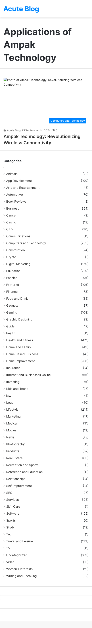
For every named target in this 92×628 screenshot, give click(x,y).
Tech (9, 534)
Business (12, 208)
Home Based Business (22, 354)
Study (10, 527)
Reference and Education (24, 472)
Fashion (11, 278)
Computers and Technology (26, 243)
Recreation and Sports (22, 465)
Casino (11, 222)
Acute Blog (14, 130)
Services (12, 499)
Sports (11, 520)
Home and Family (18, 347)
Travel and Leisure (19, 541)
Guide (10, 326)
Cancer (11, 215)
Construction (15, 250)
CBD (9, 229)
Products (12, 451)
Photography (15, 444)
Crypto (11, 257)
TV (8, 548)
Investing (12, 382)
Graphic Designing (19, 319)
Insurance (13, 368)
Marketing (13, 416)
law (8, 395)
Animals (11, 174)
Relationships (15, 479)
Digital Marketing (18, 264)
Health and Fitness (19, 340)
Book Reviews (16, 201)
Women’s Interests (19, 569)
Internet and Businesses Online (28, 375)
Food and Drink (17, 298)
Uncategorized (16, 555)
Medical (11, 423)
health (10, 333)
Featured (12, 284)
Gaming (11, 312)
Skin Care (13, 506)
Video (10, 562)
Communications (18, 236)
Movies (11, 430)
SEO (9, 492)
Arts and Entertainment (23, 187)
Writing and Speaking (21, 576)
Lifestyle (12, 409)
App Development (19, 180)
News (10, 437)
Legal (10, 402)
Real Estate (14, 458)
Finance (12, 291)
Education (13, 271)
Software (12, 513)
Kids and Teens (17, 388)
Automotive (14, 194)
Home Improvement (20, 361)
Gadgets (12, 305)
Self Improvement (19, 486)
